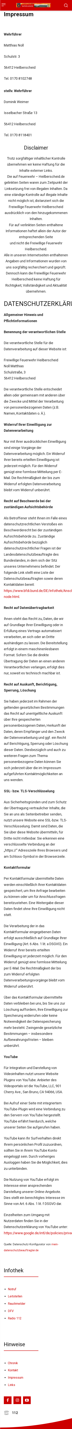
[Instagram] (17, 1400)
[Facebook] (8, 1400)
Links (11, 1385)
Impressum (15, 1377)
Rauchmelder (16, 1303)
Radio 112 (15, 1318)
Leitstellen (15, 1296)
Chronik (13, 1363)
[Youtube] (27, 1400)
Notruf (12, 1289)
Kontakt (13, 1370)
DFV (11, 1311)
